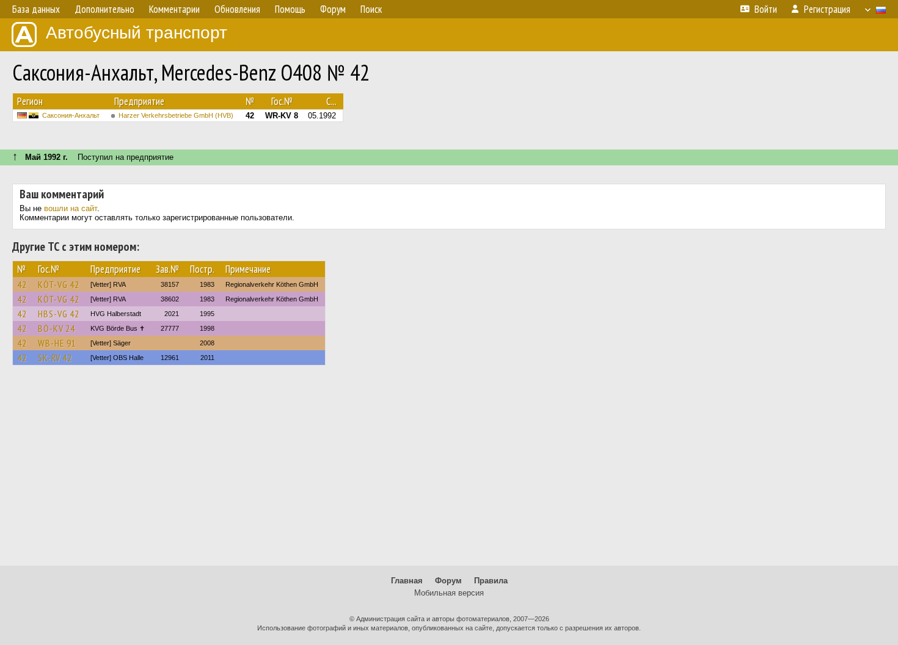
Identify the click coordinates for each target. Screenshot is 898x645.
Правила (491, 580)
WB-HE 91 (57, 343)
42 (22, 284)
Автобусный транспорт (136, 32)
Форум (448, 580)
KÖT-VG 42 (58, 284)
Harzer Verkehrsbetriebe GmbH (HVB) (176, 115)
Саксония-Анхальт (71, 115)
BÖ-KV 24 (56, 328)
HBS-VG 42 (58, 314)
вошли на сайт (70, 208)
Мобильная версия (449, 592)
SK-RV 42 (55, 357)
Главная (407, 580)
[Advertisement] (449, 471)
